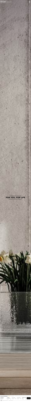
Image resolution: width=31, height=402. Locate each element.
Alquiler (12, 396)
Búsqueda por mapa (5, 400)
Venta (9, 396)
